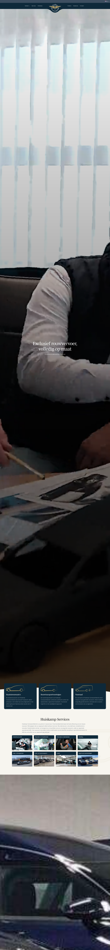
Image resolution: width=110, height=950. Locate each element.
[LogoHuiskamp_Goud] (55, 4)
